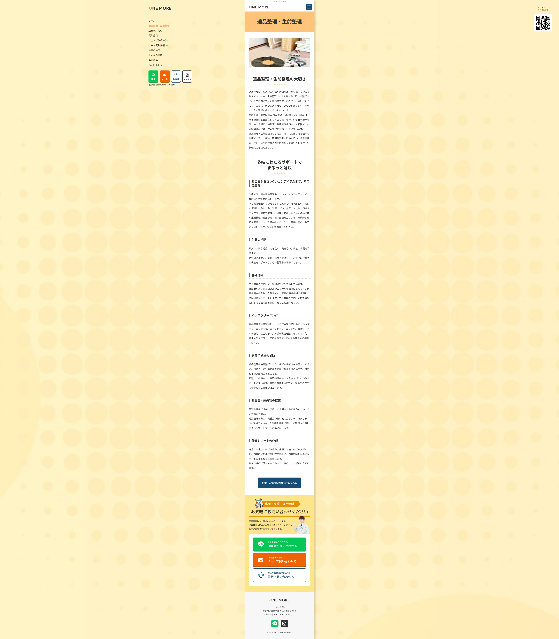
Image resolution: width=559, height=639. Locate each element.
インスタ (187, 79)
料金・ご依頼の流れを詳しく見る (279, 482)
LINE (153, 79)
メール (164, 79)
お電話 (176, 79)
